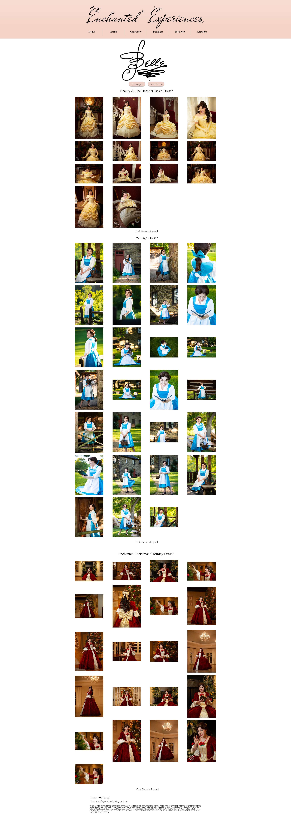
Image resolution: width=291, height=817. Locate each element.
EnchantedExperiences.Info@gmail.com (109, 801)
